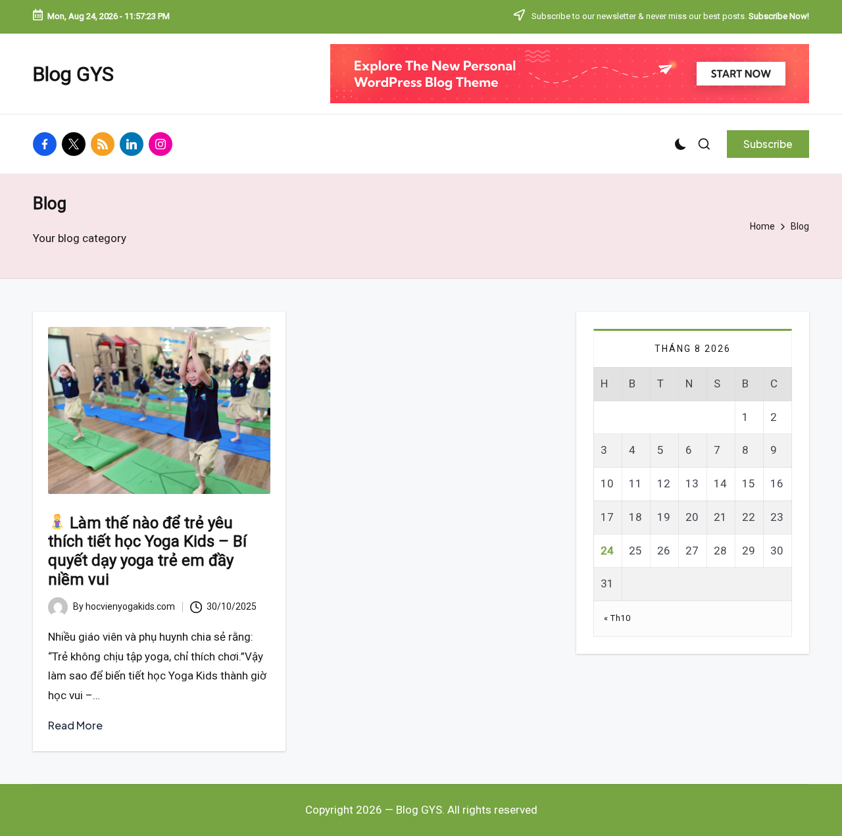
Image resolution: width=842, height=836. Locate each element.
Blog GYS (73, 74)
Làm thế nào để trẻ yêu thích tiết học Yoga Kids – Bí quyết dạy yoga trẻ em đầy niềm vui (147, 551)
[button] (768, 144)
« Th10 (617, 618)
